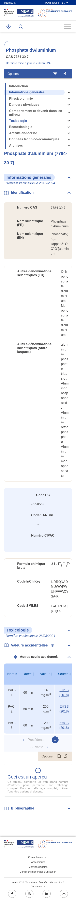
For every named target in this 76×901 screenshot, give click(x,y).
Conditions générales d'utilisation (38, 871)
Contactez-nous (37, 857)
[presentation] (60, 564)
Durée (27, 674)
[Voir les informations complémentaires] (51, 645)
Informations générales (27, 92)
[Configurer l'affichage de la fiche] (55, 73)
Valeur (44, 674)
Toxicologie (18, 120)
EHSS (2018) (64, 692)
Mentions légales (38, 867)
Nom (10, 674)
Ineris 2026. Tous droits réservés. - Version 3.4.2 (38, 882)
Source (63, 674)
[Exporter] (64, 73)
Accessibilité (38, 862)
